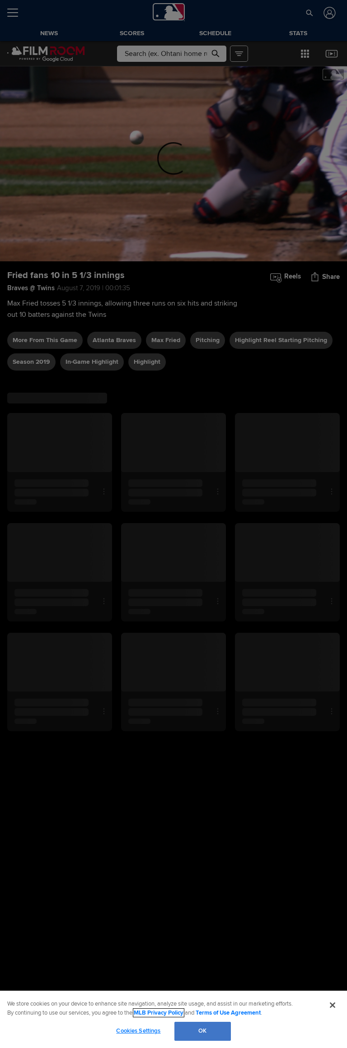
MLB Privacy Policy (158, 1012)
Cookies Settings (138, 1030)
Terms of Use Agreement (228, 1012)
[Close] (332, 1005)
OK (202, 1030)
